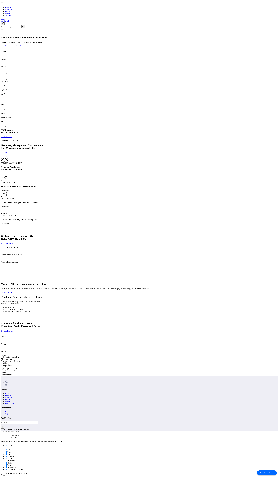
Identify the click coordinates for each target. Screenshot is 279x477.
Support (8, 15)
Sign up (8, 414)
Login (7, 412)
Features (8, 7)
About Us (8, 9)
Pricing (7, 11)
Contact (8, 13)
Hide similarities (13, 436)
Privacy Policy (10, 403)
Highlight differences (14, 438)
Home (7, 393)
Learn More (5, 153)
